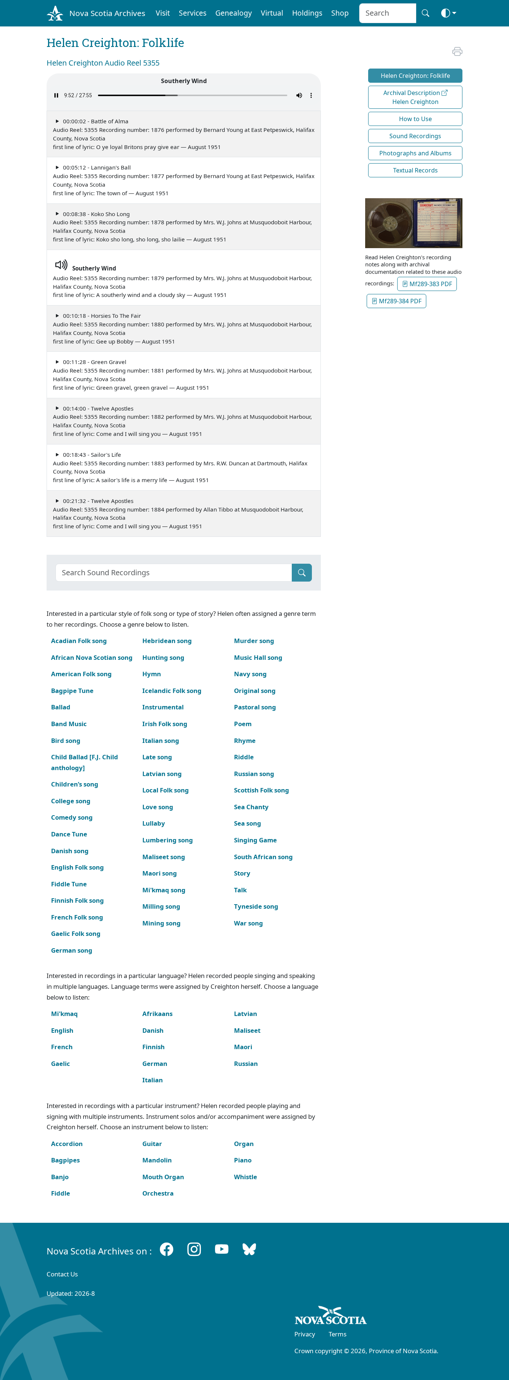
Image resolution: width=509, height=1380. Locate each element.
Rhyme (245, 740)
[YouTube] (221, 1249)
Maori (243, 1046)
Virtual (272, 13)
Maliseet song (163, 856)
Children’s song (74, 784)
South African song (263, 856)
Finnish (153, 1046)
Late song (157, 757)
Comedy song (72, 817)
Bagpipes (65, 1160)
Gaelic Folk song (76, 933)
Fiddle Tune (69, 884)
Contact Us (62, 1274)
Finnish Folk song (77, 900)
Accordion (67, 1143)
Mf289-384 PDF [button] (399, 301)
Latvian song (162, 773)
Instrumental (163, 707)
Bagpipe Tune (72, 690)
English (62, 1030)
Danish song (70, 850)
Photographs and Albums (415, 153)
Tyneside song (256, 906)
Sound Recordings (415, 136)
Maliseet (247, 1030)
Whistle (245, 1176)
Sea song (247, 823)
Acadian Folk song (79, 640)
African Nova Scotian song (92, 657)
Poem (243, 723)
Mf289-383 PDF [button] (430, 284)
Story (242, 873)
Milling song (161, 906)
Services (192, 13)
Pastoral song (255, 707)
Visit (163, 13)
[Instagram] (194, 1249)
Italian (152, 1080)
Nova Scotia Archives (107, 13)
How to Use (415, 119)
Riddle (244, 757)
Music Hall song (258, 657)
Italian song (160, 740)
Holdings (307, 13)
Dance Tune (69, 834)
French (62, 1046)
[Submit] (302, 573)
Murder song (254, 640)
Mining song (161, 923)
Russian (246, 1063)
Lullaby (153, 823)
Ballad (60, 707)
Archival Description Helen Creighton (412, 97)
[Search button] (425, 13)
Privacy (304, 1334)
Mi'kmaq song (164, 890)
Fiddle (60, 1193)
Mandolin (157, 1160)
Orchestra (158, 1193)
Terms (338, 1334)
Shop (340, 13)
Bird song (65, 740)
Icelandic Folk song (172, 690)
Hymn (151, 674)
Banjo (60, 1176)
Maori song (159, 873)
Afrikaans (157, 1013)
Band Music (69, 723)
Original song (255, 690)
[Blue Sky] (249, 1249)
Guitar (152, 1143)
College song (71, 801)
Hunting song (163, 657)
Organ (244, 1143)
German (154, 1063)
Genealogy (233, 13)
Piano (243, 1160)
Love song (157, 807)
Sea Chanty (251, 807)
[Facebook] (166, 1249)
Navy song (250, 674)
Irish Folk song (164, 723)
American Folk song (81, 674)
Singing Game (255, 840)
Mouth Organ (163, 1176)
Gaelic (60, 1063)
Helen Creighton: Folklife (415, 76)
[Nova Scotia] (331, 1316)
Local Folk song (165, 790)
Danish (153, 1030)
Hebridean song (167, 640)
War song (248, 923)
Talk (240, 890)
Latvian (245, 1013)
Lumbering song (167, 840)
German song (71, 950)
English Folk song (77, 867)
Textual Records (415, 170)
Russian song (254, 773)
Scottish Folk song (261, 790)
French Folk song (77, 917)
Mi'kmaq (64, 1013)
